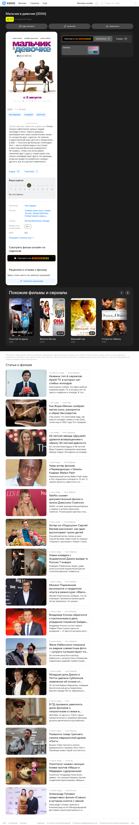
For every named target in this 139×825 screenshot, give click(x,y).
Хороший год (78, 339)
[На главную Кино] (10, 3)
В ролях (12, 210)
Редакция (41, 823)
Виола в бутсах (48, 339)
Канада (45, 221)
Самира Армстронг (34, 210)
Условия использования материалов (114, 823)
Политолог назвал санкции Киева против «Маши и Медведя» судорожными (66, 768)
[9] (48, 189)
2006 (9, 109)
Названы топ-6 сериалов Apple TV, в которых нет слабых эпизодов (65, 380)
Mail (4, 823)
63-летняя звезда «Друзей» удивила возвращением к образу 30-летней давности (67, 439)
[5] (30, 189)
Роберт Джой (31, 216)
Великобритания (33, 221)
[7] (39, 189)
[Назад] (121, 292)
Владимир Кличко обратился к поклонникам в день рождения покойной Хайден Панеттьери (68, 618)
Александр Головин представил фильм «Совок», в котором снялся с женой (67, 797)
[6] (34, 189)
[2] (16, 189)
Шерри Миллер (40, 213)
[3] (20, 189)
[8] (43, 189)
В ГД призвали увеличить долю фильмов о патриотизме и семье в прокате (65, 708)
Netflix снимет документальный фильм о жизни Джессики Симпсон (66, 499)
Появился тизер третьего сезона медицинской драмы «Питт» (67, 738)
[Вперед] (127, 292)
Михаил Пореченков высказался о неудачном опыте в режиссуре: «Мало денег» (67, 589)
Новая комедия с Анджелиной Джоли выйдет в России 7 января (68, 559)
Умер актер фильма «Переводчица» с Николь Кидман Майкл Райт (65, 469)
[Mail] (4, 3)
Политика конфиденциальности (84, 823)
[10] (52, 189)
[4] (25, 189)
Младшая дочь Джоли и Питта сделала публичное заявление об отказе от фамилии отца (66, 678)
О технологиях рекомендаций (58, 823)
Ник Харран (30, 205)
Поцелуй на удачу (18, 339)
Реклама (23, 823)
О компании (13, 823)
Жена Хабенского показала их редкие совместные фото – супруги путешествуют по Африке (67, 648)
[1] (11, 189)
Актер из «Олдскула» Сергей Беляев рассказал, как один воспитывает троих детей (68, 529)
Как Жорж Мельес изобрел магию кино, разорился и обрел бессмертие (66, 410)
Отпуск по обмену (111, 339)
